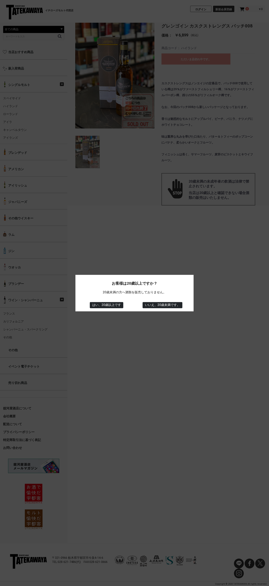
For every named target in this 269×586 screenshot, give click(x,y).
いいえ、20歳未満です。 (162, 305)
